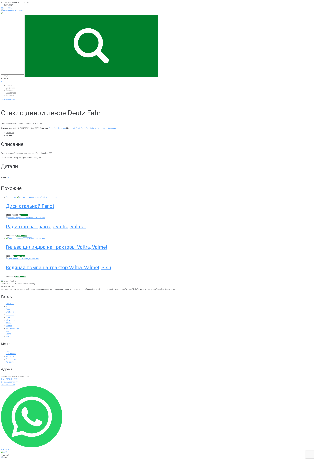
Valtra (8, 337)
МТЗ (8, 306)
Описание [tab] (10, 133)
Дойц (105, 128)
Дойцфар (112, 128)
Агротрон (99, 128)
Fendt (8, 317)
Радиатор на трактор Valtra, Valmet (46, 227)
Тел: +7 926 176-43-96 (9, 379)
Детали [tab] (9, 135)
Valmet (8, 334)
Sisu (7, 331)
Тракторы (62, 128)
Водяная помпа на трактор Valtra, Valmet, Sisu (58, 267)
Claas (8, 309)
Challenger (10, 312)
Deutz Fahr (53, 128)
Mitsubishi (10, 304)
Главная (9, 85)
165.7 (74, 128)
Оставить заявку (8, 99)
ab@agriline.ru (6, 8)
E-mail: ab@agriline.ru (9, 382)
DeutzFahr (90, 128)
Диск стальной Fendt (30, 206)
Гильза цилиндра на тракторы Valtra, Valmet (56, 247)
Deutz (83, 128)
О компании (10, 88)
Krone (8, 323)
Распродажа (11, 93)
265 (78, 128)
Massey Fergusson (13, 328)
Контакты (10, 95)
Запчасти (9, 90)
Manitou (9, 326)
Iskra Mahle (10, 320)
